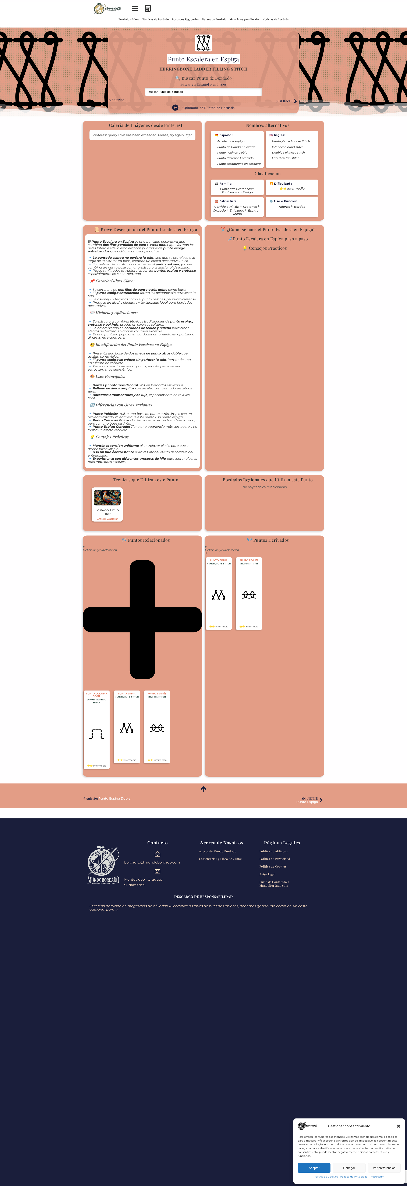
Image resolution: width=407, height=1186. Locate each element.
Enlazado (237, 210)
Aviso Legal (267, 874)
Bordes (299, 206)
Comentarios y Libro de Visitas (220, 859)
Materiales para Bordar (244, 19)
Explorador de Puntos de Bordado (208, 107)
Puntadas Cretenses (236, 189)
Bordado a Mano (128, 19)
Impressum (377, 1176)
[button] (398, 1126)
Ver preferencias (384, 1168)
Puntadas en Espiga (237, 192)
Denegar (349, 1168)
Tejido (237, 214)
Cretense (250, 206)
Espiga (253, 210)
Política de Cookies (326, 1176)
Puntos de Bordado (214, 19)
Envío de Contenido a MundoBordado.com (274, 883)
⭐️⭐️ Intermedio (292, 188)
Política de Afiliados (273, 851)
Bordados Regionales (185, 19)
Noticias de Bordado (276, 19)
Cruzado (219, 210)
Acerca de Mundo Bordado (218, 851)
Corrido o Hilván (226, 206)
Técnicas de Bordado (155, 19)
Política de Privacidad (354, 1176)
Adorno (284, 206)
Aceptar (314, 1168)
